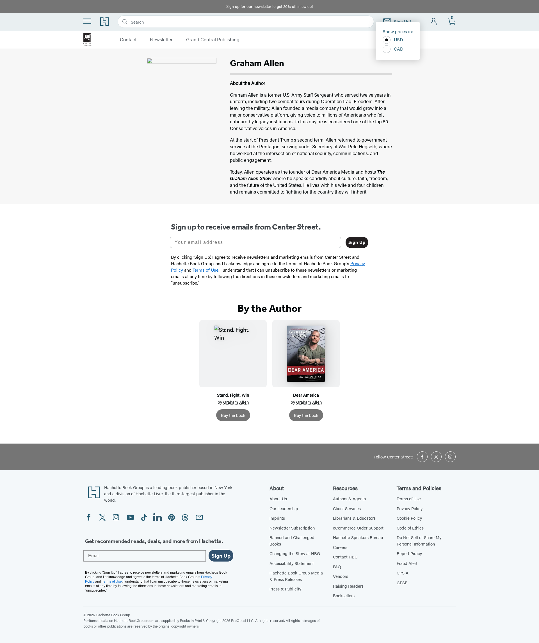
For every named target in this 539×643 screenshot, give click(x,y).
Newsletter (161, 40)
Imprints (277, 518)
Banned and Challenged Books (292, 540)
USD (398, 39)
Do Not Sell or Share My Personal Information (419, 540)
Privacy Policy (409, 508)
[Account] (434, 22)
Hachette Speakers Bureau (358, 537)
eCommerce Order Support (358, 528)
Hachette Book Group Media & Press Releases (296, 576)
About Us (278, 498)
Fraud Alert (407, 563)
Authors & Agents (349, 498)
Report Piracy (409, 553)
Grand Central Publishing (212, 40)
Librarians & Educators (354, 518)
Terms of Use (409, 498)
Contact (128, 40)
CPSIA (402, 573)
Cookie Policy (409, 518)
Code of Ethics (410, 528)
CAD (398, 49)
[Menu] (87, 21)
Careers (340, 547)
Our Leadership (284, 508)
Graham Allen (236, 402)
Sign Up (357, 242)
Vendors (340, 576)
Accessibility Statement (292, 563)
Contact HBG (345, 557)
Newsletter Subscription (292, 528)
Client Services (347, 508)
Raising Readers (348, 586)
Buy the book (233, 415)
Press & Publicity (285, 589)
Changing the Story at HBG (295, 553)
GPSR (402, 582)
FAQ (337, 566)
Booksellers (344, 595)
